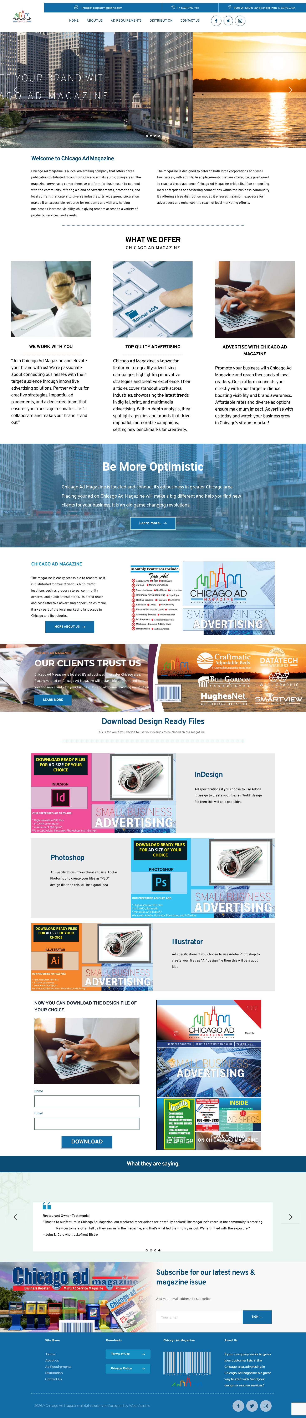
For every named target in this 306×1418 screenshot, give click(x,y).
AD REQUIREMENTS (126, 21)
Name (38, 1091)
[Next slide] (290, 90)
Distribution (54, 1373)
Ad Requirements (58, 1367)
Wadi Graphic (139, 1406)
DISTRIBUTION (161, 21)
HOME (74, 21)
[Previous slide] (15, 90)
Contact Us (53, 1379)
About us (52, 1360)
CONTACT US (190, 21)
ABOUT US (95, 21)
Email (38, 1113)
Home (50, 1354)
